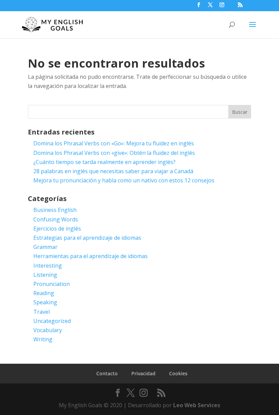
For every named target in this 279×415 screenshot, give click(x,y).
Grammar (45, 247)
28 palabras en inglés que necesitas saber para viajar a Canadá (113, 171)
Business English (55, 210)
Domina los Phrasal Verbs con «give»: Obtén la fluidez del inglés (114, 153)
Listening (45, 274)
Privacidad (143, 373)
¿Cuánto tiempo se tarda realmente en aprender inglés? (104, 162)
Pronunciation (51, 284)
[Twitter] (210, 6)
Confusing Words (55, 219)
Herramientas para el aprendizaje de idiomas (90, 256)
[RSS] (240, 6)
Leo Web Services (196, 405)
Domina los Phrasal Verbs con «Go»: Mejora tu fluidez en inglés (113, 143)
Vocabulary (47, 330)
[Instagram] (221, 6)
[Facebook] (198, 6)
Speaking (45, 302)
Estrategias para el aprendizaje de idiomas (87, 237)
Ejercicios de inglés (57, 228)
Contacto (107, 373)
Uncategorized (52, 321)
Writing (42, 339)
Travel (41, 311)
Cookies (178, 373)
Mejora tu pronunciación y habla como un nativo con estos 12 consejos (123, 180)
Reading (43, 293)
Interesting (47, 265)
